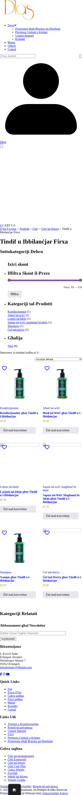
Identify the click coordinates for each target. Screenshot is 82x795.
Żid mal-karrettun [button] (15, 430)
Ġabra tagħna (16, 695)
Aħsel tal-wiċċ (16, 315)
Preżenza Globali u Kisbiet (31, 32)
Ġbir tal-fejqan (16, 762)
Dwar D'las (14, 692)
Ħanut (11, 42)
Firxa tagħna (15, 699)
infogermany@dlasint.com (16, 667)
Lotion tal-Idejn (17, 318)
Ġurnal (12, 49)
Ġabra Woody (16, 769)
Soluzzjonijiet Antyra (55, 793)
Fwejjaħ (12, 773)
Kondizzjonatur (17, 311)
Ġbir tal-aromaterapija (21, 756)
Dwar (11, 25)
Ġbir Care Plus (17, 766)
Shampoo (13, 326)
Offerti (12, 45)
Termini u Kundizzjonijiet (23, 724)
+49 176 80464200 (11, 670)
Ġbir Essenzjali (17, 759)
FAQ (11, 734)
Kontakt (20, 39)
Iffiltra (15, 294)
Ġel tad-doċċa (16, 329)
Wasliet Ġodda (16, 780)
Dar (10, 689)
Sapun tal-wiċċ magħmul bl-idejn (27, 322)
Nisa (10, 346)
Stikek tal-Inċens (18, 776)
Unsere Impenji (24, 35)
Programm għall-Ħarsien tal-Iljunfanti (37, 28)
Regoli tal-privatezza (20, 727)
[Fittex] (80, 56)
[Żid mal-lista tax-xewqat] (4, 368)
